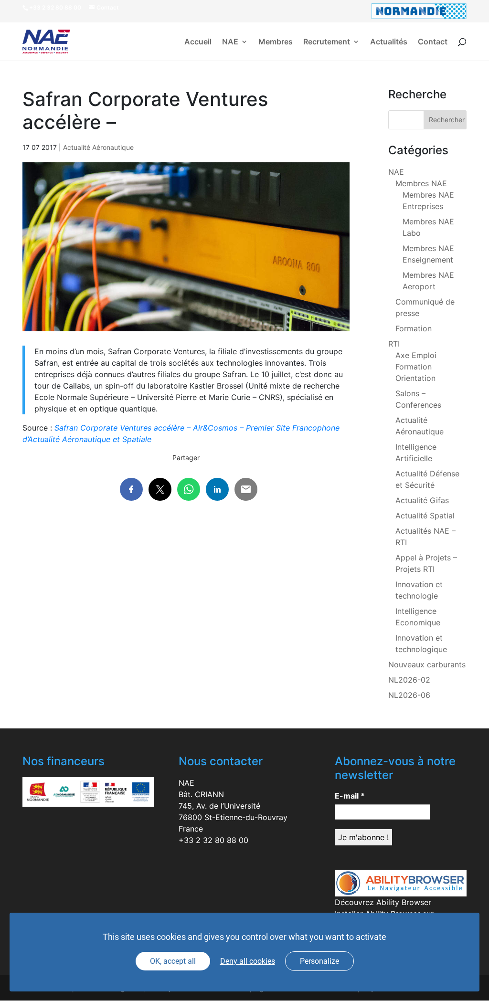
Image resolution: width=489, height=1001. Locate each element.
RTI (394, 343)
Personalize (319, 961)
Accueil (198, 42)
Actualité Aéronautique (98, 147)
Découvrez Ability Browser (383, 902)
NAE (230, 42)
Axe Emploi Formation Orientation (415, 366)
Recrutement (326, 42)
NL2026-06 (409, 695)
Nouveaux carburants (427, 664)
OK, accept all (173, 961)
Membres (275, 42)
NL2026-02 (409, 680)
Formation (413, 328)
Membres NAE (421, 183)
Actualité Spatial (425, 515)
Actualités (388, 42)
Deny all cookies (247, 961)
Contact (432, 42)
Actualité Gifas (422, 500)
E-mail (350, 796)
